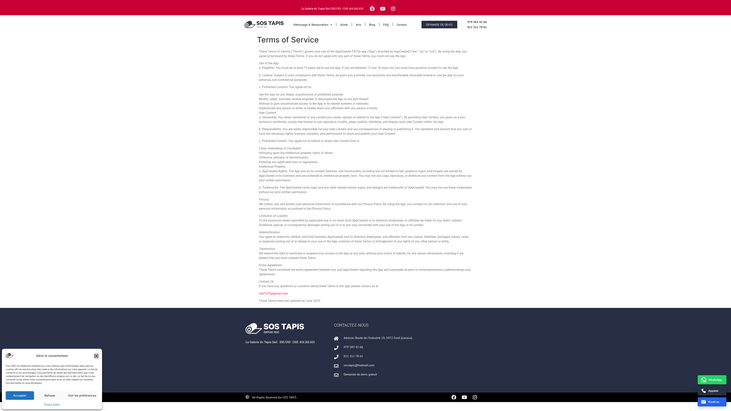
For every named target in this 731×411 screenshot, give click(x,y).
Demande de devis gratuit (360, 374)
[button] (96, 356)
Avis (358, 24)
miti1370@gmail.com (273, 293)
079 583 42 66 (477, 22)
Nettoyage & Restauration (311, 24)
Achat (344, 24)
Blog (372, 24)
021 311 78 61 (477, 27)
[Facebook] (372, 8)
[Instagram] (393, 8)
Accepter (19, 395)
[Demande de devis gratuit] (336, 375)
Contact (402, 24)
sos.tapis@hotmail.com (359, 365)
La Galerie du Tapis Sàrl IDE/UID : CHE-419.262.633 (332, 8)
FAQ (386, 24)
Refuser (50, 395)
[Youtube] (382, 8)
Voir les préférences (82, 395)
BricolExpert (342, 384)
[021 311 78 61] (336, 357)
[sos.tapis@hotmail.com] (336, 366)
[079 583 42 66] (336, 348)
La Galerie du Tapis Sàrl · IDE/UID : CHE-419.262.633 (280, 342)
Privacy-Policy (52, 404)
